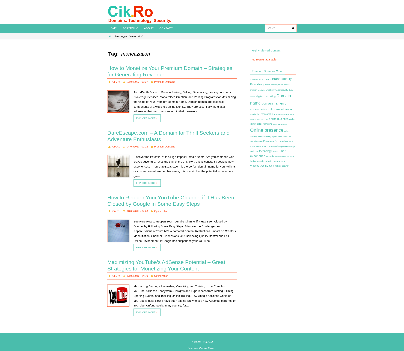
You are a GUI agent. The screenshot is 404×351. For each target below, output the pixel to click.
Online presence (266, 130)
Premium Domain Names (278, 141)
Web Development (282, 156)
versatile (270, 156)
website (260, 161)
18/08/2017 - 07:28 (137, 211)
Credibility (270, 90)
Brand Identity (282, 79)
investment (288, 109)
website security (281, 166)
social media (255, 146)
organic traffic (277, 137)
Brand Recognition (273, 84)
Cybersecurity (281, 90)
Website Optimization (262, 165)
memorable (267, 114)
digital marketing (266, 96)
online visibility (264, 137)
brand (268, 79)
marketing (255, 114)
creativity (261, 90)
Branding (257, 84)
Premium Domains (164, 82)
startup (265, 146)
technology (265, 151)
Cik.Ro (116, 82)
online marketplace (280, 124)
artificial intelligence (257, 79)
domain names (272, 103)
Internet (279, 109)
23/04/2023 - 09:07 (137, 82)
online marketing (264, 124)
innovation (269, 109)
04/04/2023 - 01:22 (137, 146)
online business (278, 118)
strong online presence (279, 146)
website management (275, 161)
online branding (262, 119)
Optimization (161, 211)
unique (276, 151)
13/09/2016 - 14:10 (137, 276)
